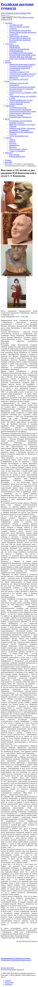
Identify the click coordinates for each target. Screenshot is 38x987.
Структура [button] (9, 44)
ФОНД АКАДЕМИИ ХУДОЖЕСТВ (22, 59)
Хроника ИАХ (14, 70)
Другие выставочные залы (18, 136)
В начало (8, 160)
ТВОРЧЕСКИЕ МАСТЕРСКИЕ (20, 57)
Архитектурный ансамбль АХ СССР (22, 74)
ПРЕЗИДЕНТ (14, 45)
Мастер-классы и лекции (18, 149)
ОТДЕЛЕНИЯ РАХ (16, 51)
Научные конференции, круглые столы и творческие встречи (21, 101)
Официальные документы (18, 36)
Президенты (13, 77)
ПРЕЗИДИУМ (14, 47)
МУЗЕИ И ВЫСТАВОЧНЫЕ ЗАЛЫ (22, 55)
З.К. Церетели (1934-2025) (18, 79)
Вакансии (12, 42)
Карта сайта (9, 982)
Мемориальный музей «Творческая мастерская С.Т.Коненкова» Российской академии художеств (16, 959)
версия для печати (7, 968)
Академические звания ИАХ (19, 68)
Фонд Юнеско (14, 155)
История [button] (8, 62)
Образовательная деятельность (20, 117)
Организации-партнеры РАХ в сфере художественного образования (22, 112)
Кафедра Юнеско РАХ (17, 156)
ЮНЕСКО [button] (9, 153)
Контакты (8, 984)
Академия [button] (8, 23)
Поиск (3, 15)
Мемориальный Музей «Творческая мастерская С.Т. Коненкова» (22, 129)
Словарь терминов (16, 104)
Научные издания (15, 91)
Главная (8, 980)
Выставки (12, 143)
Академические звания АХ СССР (21, 76)
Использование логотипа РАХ (20, 30)
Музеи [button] (7, 119)
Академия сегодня (15, 25)
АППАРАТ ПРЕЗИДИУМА (19, 49)
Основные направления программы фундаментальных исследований (22, 88)
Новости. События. (16, 115)
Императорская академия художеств (22, 64)
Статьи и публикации (17, 151)
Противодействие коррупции (20, 38)
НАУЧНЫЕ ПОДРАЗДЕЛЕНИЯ (21, 53)
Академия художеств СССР (19, 72)
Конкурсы (13, 147)
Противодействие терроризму (20, 40)
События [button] (8, 138)
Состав (7, 60)
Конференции (14, 145)
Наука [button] (7, 81)
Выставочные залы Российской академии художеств (20, 122)
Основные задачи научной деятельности (18, 84)
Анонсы (12, 140)
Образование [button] (9, 106)
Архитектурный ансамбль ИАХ (20, 66)
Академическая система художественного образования (20, 108)
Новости (12, 141)
